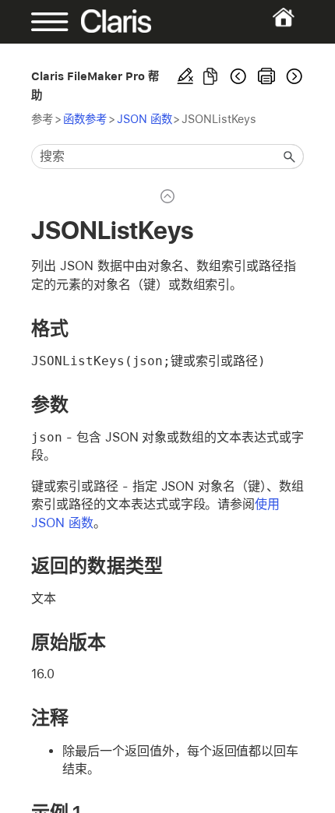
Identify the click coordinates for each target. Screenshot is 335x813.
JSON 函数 (144, 118)
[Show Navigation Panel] (43, 21)
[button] (290, 156)
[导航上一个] (238, 76)
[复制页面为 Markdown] (210, 76)
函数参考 (85, 118)
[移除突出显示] (185, 76)
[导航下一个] (293, 76)
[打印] (266, 76)
